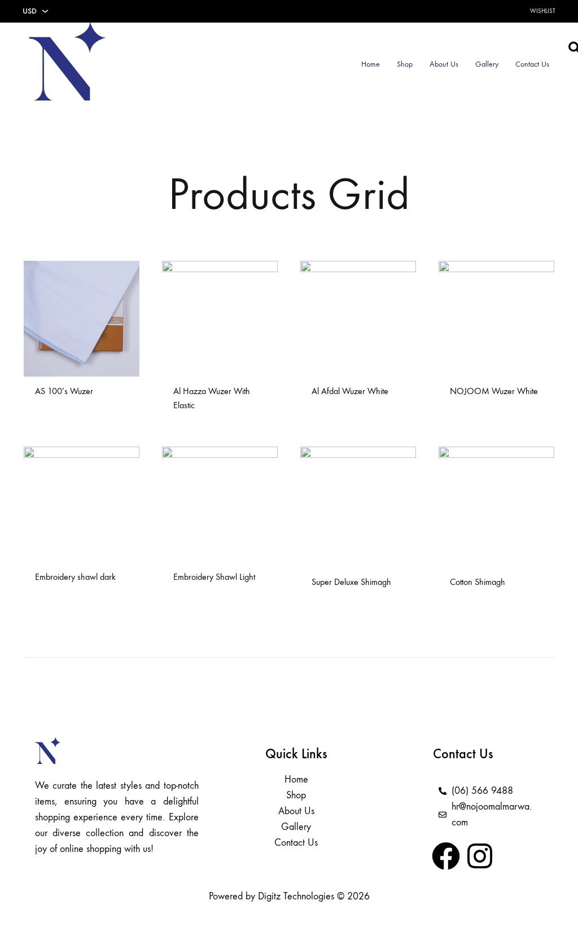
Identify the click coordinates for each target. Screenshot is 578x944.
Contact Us (532, 64)
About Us (444, 64)
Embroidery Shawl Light (214, 576)
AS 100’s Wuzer (64, 391)
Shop (405, 64)
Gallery (486, 64)
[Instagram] (480, 856)
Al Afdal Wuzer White (350, 391)
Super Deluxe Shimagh (351, 581)
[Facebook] (446, 856)
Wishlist (542, 11)
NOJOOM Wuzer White (494, 391)
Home (370, 64)
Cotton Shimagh (477, 581)
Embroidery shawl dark (75, 576)
